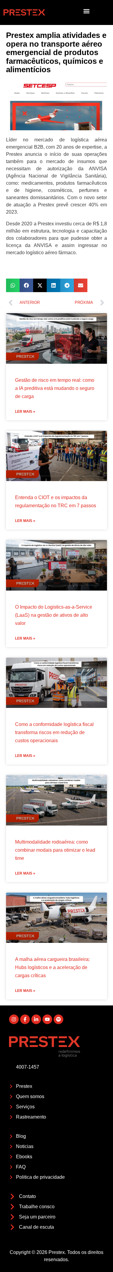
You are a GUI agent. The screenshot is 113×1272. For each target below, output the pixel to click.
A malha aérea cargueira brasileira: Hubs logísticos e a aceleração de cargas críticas (52, 967)
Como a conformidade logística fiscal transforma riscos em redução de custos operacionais (54, 732)
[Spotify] (58, 1019)
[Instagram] (14, 1019)
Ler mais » (25, 411)
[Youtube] (47, 1019)
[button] (86, 11)
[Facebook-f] (25, 1019)
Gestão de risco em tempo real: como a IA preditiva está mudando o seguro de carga (54, 388)
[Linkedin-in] (36, 1019)
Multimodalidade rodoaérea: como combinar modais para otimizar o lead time (55, 850)
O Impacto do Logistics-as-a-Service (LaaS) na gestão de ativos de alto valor (53, 615)
